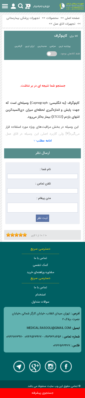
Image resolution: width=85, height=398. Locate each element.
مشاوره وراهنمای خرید (40, 272)
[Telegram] (19, 366)
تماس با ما (40, 258)
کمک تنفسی (40, 265)
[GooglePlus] (34, 366)
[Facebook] (66, 366)
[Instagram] (50, 366)
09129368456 (41, 7)
